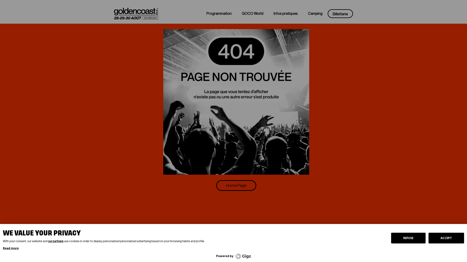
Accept (446, 238)
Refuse (408, 238)
